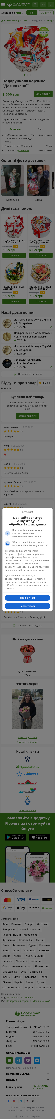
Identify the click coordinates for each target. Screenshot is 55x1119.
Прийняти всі (27, 597)
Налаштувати (27, 605)
